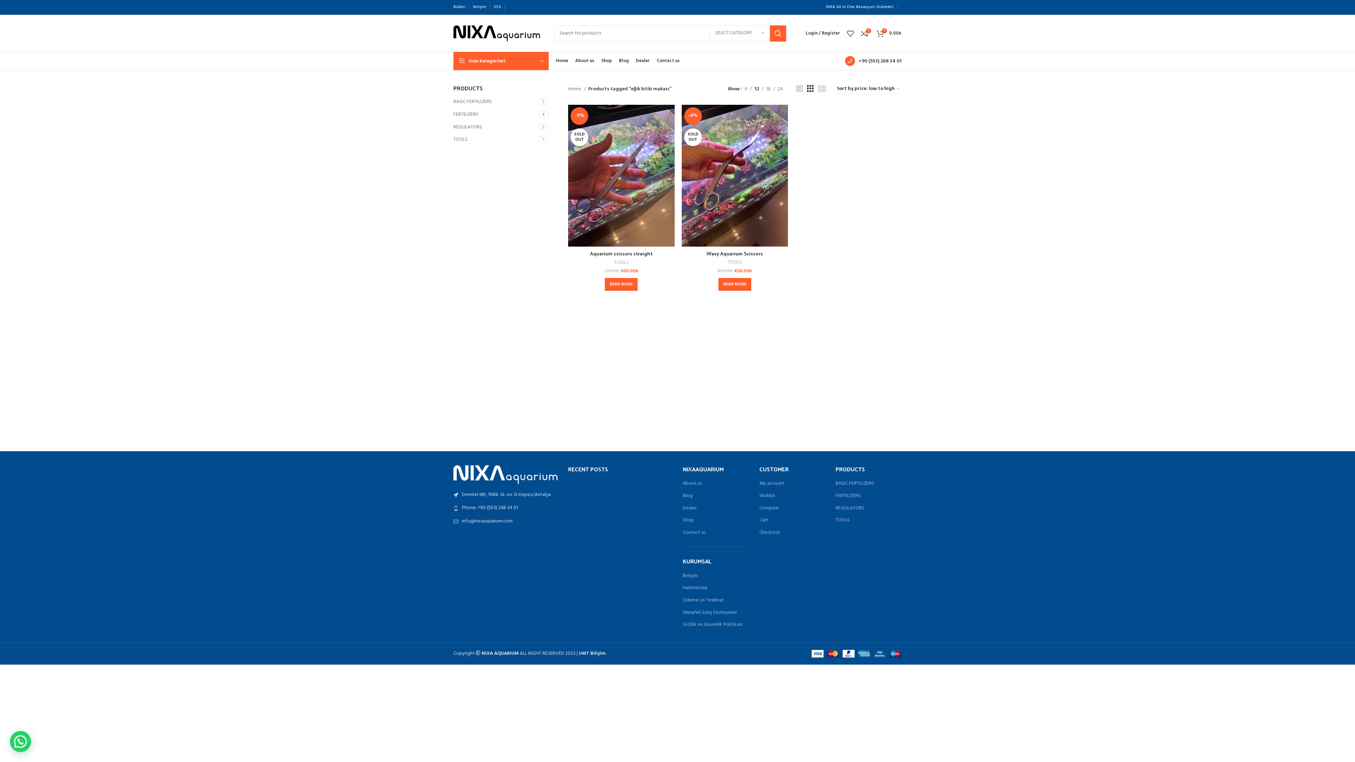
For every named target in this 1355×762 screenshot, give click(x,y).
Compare (769, 508)
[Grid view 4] (822, 89)
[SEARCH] (778, 33)
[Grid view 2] (799, 89)
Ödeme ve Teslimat (703, 600)
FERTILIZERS (465, 114)
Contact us (694, 532)
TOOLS (460, 139)
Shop (688, 520)
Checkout (769, 532)
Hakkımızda (695, 588)
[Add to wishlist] (669, 148)
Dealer (690, 508)
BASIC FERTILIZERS (472, 102)
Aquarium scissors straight (621, 253)
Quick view (669, 132)
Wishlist (767, 496)
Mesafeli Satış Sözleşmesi (710, 612)
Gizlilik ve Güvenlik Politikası (712, 624)
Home (575, 89)
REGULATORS (467, 127)
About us (692, 483)
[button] (20, 741)
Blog (688, 496)
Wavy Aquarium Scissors (734, 253)
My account (772, 483)
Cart (763, 520)
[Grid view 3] (810, 89)
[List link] (505, 508)
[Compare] (669, 116)
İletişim (690, 576)
